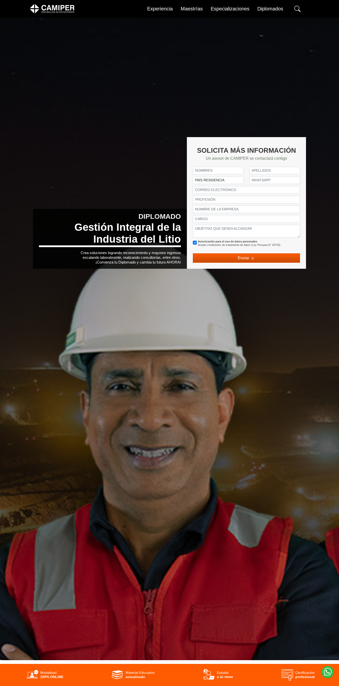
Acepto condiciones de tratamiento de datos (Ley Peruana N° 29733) (239, 243)
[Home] (52, 8)
